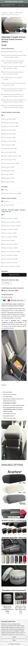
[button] (9, 5)
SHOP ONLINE (18, 12)
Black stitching (9, 119)
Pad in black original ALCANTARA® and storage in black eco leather (13, 95)
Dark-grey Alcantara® (11, 266)
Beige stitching (9, 134)
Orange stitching (10, 148)
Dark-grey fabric (10, 244)
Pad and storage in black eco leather (13, 51)
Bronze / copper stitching (12, 156)
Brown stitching (9, 152)
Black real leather (10, 248)
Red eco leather (10, 233)
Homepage (4, 12)
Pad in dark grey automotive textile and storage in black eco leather (13, 62)
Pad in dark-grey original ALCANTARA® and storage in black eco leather (14, 101)
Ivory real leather (10, 255)
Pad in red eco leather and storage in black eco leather (14, 84)
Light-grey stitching (11, 126)
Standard (5, 190)
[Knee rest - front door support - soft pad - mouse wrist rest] (21, 598)
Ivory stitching (9, 137)
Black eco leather (10, 218)
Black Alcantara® (10, 259)
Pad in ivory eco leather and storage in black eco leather (13, 73)
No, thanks (6, 201)
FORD (2, 14)
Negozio (11, 12)
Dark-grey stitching (10, 123)
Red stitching (9, 145)
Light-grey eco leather (11, 225)
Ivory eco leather (10, 237)
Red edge (8, 174)
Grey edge (8, 182)
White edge (9, 170)
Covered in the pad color (12, 193)
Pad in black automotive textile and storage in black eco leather (14, 56)
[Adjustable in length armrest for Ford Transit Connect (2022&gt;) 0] (14, 25)
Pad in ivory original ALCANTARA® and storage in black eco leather (13, 106)
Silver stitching (9, 159)
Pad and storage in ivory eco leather (12, 78)
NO (4, 115)
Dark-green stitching (11, 163)
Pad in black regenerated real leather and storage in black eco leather (14, 89)
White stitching (9, 130)
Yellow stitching (9, 141)
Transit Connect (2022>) (12, 14)
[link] (14, 643)
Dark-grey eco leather (11, 222)
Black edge (8, 167)
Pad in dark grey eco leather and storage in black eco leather (14, 67)
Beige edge (9, 178)
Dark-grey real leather (11, 251)
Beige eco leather (10, 229)
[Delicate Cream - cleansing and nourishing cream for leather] (7, 598)
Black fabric (9, 240)
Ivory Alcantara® (10, 262)
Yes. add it (8, 205)
